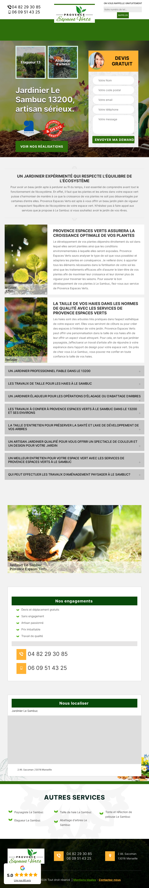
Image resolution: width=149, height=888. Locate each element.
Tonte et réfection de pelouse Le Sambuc (118, 814)
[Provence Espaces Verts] (74, 13)
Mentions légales (84, 879)
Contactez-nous (110, 879)
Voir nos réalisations (41, 146)
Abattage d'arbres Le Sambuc (73, 822)
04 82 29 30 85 (26, 7)
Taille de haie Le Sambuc (76, 812)
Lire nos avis (22, 880)
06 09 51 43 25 (25, 12)
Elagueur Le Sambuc (27, 820)
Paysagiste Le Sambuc (28, 812)
